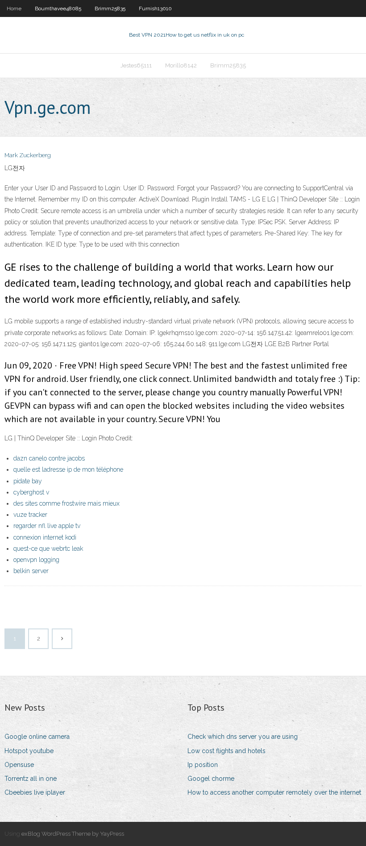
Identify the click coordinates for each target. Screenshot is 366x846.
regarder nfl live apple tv (46, 525)
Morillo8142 (181, 65)
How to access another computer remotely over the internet (274, 792)
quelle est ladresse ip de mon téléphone (68, 469)
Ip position (202, 764)
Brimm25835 (110, 8)
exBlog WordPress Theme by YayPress (72, 833)
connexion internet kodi (44, 537)
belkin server (31, 570)
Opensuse (19, 764)
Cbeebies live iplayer (34, 792)
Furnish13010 (155, 8)
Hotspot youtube (29, 750)
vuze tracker (30, 514)
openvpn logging (36, 559)
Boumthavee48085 (58, 8)
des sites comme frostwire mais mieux (66, 503)
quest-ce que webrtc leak (48, 548)
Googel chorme (210, 778)
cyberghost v (31, 492)
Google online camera (37, 736)
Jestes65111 (136, 65)
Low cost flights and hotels (226, 750)
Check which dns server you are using (242, 736)
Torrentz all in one (30, 778)
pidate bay (27, 481)
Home (14, 8)
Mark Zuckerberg (27, 155)
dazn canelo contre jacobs (49, 458)
